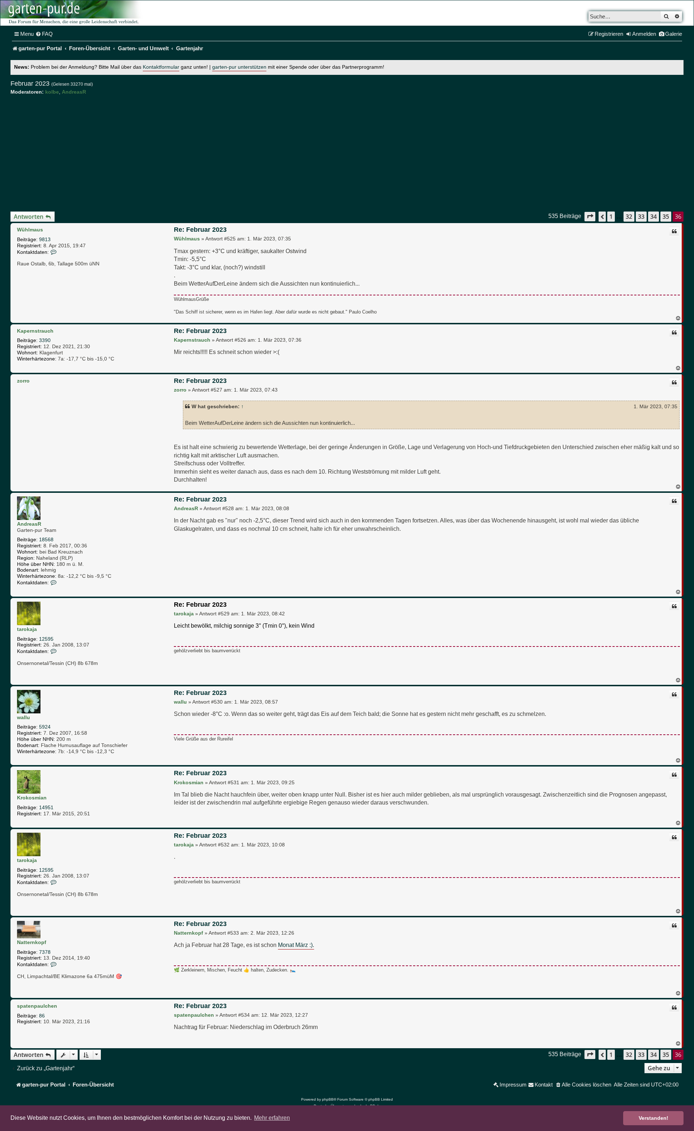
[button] (589, 216)
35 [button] (666, 217)
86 (42, 1016)
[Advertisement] (347, 153)
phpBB (328, 1099)
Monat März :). (296, 945)
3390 (45, 340)
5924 (45, 727)
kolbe (52, 92)
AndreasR (74, 92)
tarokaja (27, 629)
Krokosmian (32, 798)
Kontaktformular (161, 67)
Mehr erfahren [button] (272, 1118)
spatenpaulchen (37, 1006)
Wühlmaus (30, 229)
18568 (46, 539)
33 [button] (641, 217)
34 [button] (653, 217)
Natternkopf (31, 942)
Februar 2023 (30, 83)
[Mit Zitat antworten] (674, 231)
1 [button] (611, 217)
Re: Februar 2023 (200, 229)
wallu (23, 717)
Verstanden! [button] (653, 1118)
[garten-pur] (72, 13)
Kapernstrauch (35, 331)
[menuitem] (44, 34)
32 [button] (629, 217)
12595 (46, 639)
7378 (45, 952)
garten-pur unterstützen (239, 67)
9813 (45, 239)
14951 (46, 807)
